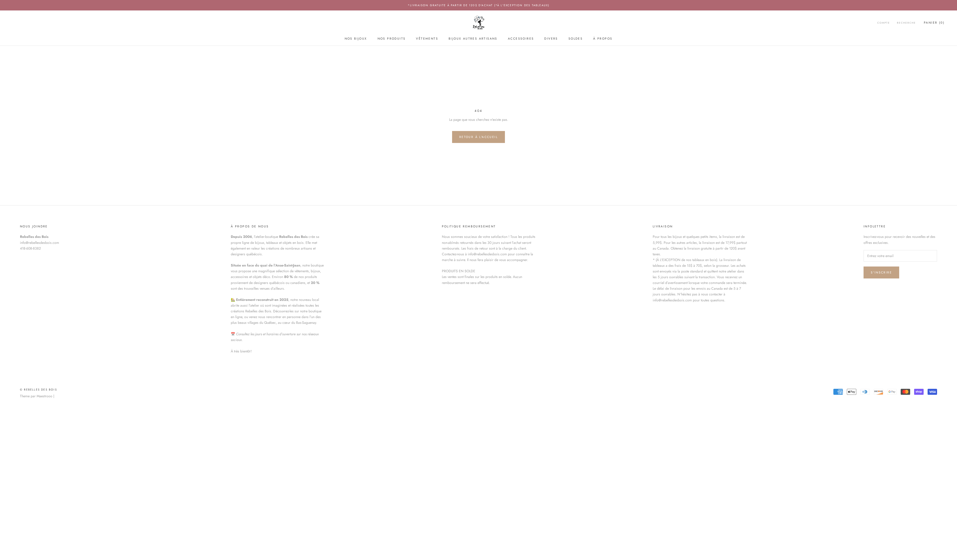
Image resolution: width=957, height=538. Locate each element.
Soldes (575, 38)
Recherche (906, 23)
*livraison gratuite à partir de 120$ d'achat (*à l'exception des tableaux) (479, 5)
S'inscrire (881, 272)
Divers (551, 38)
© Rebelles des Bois (38, 390)
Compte (883, 23)
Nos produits (392, 38)
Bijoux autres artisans (473, 38)
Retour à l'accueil (478, 137)
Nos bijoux (356, 38)
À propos (602, 38)
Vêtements (427, 38)
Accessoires (521, 38)
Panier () (934, 22)
